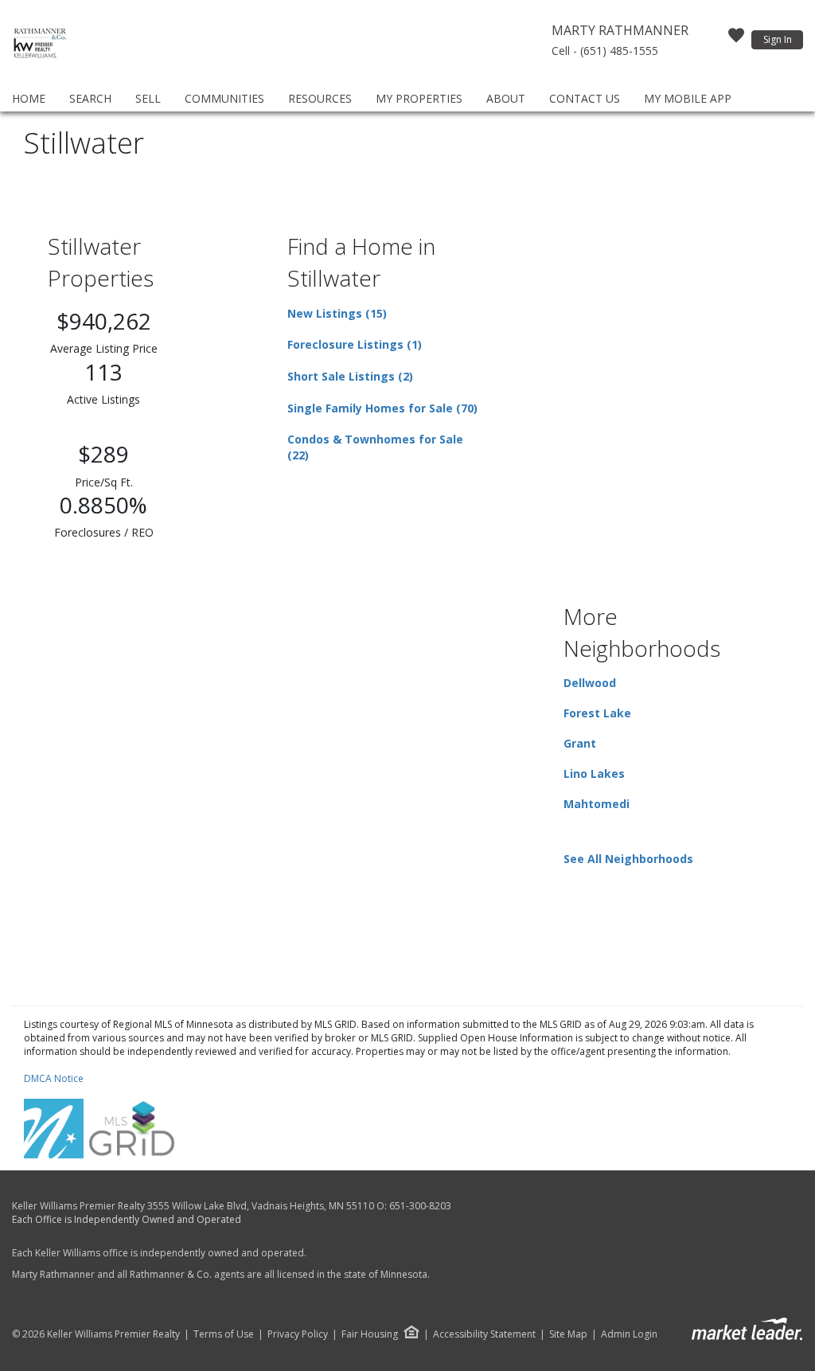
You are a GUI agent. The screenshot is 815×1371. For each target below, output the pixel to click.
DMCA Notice (54, 1078)
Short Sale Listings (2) (350, 376)
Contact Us (584, 98)
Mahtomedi (596, 803)
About (505, 98)
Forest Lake (597, 713)
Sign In (777, 39)
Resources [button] (320, 98)
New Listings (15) (337, 313)
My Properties (419, 98)
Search (90, 98)
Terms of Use (223, 1334)
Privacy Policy (297, 1334)
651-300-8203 (420, 1206)
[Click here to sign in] (736, 40)
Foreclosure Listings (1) (354, 344)
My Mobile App (687, 98)
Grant (579, 743)
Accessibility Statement (484, 1334)
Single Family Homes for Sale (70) (382, 408)
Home (28, 98)
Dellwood (589, 682)
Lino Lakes (594, 773)
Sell (148, 98)
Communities (224, 98)
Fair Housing (369, 1334)
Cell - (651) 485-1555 (605, 50)
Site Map (568, 1334)
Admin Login (629, 1334)
